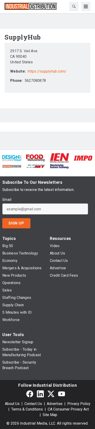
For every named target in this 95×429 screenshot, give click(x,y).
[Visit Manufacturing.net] (35, 166)
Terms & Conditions (27, 409)
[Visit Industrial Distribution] (11, 166)
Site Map (50, 415)
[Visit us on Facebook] (29, 393)
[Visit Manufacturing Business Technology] (59, 166)
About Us (12, 403)
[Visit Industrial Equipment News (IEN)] (59, 158)
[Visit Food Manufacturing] (35, 158)
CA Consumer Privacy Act (68, 409)
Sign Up (16, 223)
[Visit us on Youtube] (61, 393)
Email (6, 200)
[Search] (73, 6)
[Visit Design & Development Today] (11, 158)
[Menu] (85, 6)
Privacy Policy (78, 403)
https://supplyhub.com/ (47, 71)
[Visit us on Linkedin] (40, 393)
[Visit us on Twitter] (51, 393)
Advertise (54, 403)
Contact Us (33, 403)
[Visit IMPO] (83, 158)
